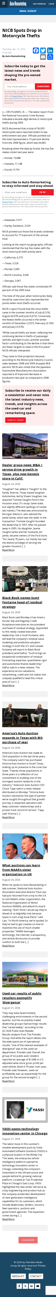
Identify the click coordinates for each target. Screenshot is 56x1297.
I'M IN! (42, 192)
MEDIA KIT (18, 1276)
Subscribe (43, 86)
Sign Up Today (15, 420)
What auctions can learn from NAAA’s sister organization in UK (21, 869)
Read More (8, 550)
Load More (28, 1240)
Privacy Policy (17, 96)
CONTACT (36, 1276)
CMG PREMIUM (39, 4)
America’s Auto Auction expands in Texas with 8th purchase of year (22, 737)
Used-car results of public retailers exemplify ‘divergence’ (22, 997)
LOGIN (51, 4)
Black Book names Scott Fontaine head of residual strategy (22, 602)
